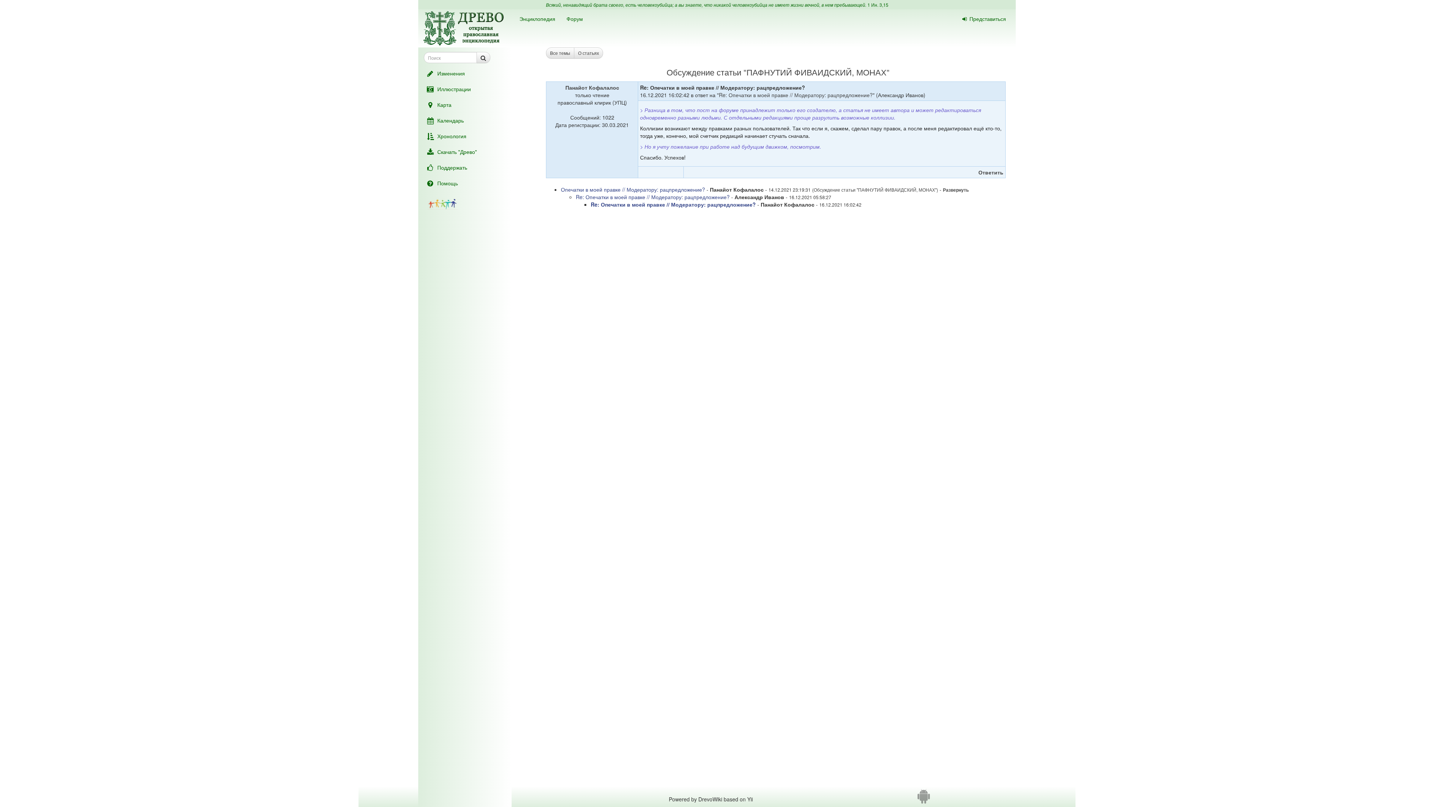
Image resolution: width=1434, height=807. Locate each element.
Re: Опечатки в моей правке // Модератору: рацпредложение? (796, 95)
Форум (575, 18)
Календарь (450, 120)
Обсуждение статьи (704, 72)
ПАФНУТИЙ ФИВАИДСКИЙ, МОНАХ (817, 72)
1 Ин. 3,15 (877, 4)
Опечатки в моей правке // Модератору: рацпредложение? (633, 189)
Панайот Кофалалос (592, 87)
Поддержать (452, 167)
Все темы (560, 53)
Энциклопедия (537, 18)
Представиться (987, 18)
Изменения (451, 73)
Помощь (447, 183)
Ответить (990, 172)
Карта (444, 104)
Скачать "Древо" (457, 151)
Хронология (451, 136)
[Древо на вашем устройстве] (924, 799)
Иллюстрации (454, 89)
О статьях (588, 53)
